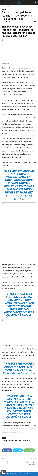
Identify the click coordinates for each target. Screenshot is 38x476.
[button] (3, 472)
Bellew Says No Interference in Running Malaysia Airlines (10, 462)
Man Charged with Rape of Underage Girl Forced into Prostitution (28, 462)
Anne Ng (5, 21)
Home (3, 6)
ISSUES (8, 6)
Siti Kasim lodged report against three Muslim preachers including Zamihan (16, 440)
